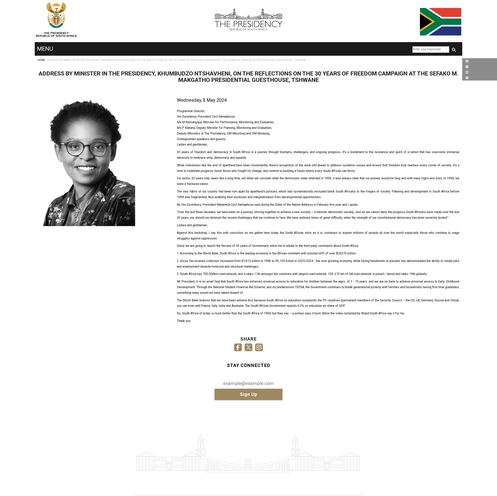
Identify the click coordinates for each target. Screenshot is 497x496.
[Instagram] (259, 346)
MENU (45, 48)
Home (41, 60)
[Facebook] (238, 346)
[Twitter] (248, 346)
